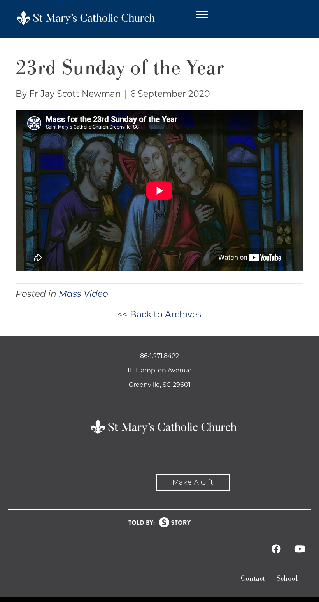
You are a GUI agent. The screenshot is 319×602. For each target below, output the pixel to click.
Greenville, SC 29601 (160, 384)
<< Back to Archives (159, 314)
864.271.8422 (159, 356)
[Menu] (202, 14)
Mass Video (83, 294)
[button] (193, 482)
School (287, 578)
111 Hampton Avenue (159, 370)
